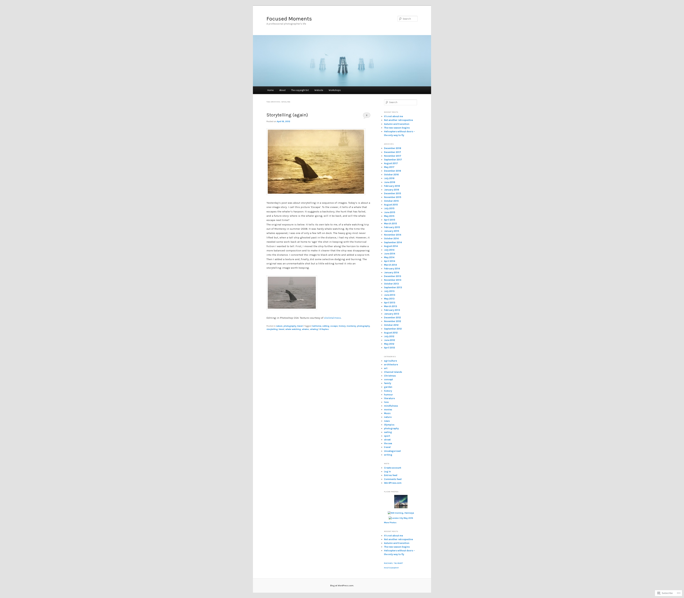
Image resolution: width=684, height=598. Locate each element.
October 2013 (391, 283)
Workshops (335, 90)
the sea (388, 443)
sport (387, 436)
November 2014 (392, 234)
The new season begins (397, 127)
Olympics (389, 424)
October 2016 (391, 174)
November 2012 (392, 321)
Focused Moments (289, 18)
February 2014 (392, 268)
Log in (387, 471)
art (385, 368)
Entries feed (390, 475)
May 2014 (389, 257)
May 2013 (389, 298)
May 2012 (389, 344)
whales (305, 329)
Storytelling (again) (287, 115)
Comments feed (392, 479)
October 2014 (391, 238)
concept (388, 379)
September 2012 (393, 328)
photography (290, 326)
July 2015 (389, 208)
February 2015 (392, 227)
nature (279, 326)
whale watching (293, 329)
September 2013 (393, 287)
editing (325, 326)
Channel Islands (393, 372)
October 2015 (391, 201)
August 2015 (391, 204)
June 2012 (389, 340)
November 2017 (392, 156)
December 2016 (392, 170)
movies (388, 409)
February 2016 (392, 186)
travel (300, 326)
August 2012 (391, 332)
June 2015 (389, 212)
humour (388, 394)
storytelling (272, 329)
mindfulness (391, 405)
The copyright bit (300, 90)
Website (318, 90)
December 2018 (392, 148)
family (387, 383)
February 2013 (392, 310)
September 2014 (393, 242)
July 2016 (389, 178)
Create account (392, 467)
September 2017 (393, 159)
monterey (351, 326)
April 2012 (389, 347)
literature (389, 398)
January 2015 (391, 231)
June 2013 (389, 295)
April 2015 (389, 219)
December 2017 (392, 152)
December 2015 (392, 193)
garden (388, 387)
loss (386, 402)
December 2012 (392, 317)
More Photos (390, 522)
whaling (314, 329)
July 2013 (389, 291)
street (387, 439)
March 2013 (390, 306)
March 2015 (390, 223)
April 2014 (389, 261)
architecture (391, 364)
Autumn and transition (396, 124)
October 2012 (391, 325)
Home (270, 90)
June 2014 (389, 253)
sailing (388, 432)
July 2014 (389, 250)
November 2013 (392, 280)
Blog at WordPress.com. (342, 585)
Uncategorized (392, 451)
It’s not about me (393, 116)
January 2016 (391, 189)
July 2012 (389, 336)
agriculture (390, 360)
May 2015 (389, 216)
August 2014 (391, 246)
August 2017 (391, 163)
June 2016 (389, 182)
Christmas (390, 375)
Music (387, 413)
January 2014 (391, 272)
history (342, 326)
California (316, 326)
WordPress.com (392, 483)
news (387, 421)
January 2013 (391, 313)
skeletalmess (332, 317)
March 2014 (390, 264)
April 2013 (389, 302)
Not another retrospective (398, 120)
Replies (324, 329)
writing (388, 454)
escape (334, 326)
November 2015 (392, 197)
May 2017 (389, 167)
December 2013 (392, 276)
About (282, 90)
